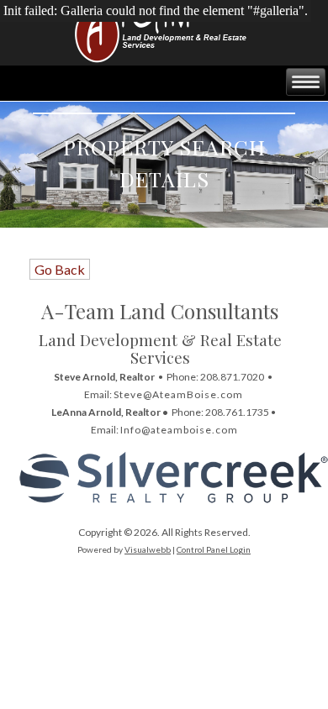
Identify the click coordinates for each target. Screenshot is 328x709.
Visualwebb (147, 549)
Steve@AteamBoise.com (178, 394)
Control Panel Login (214, 549)
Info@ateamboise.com (179, 429)
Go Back (59, 269)
